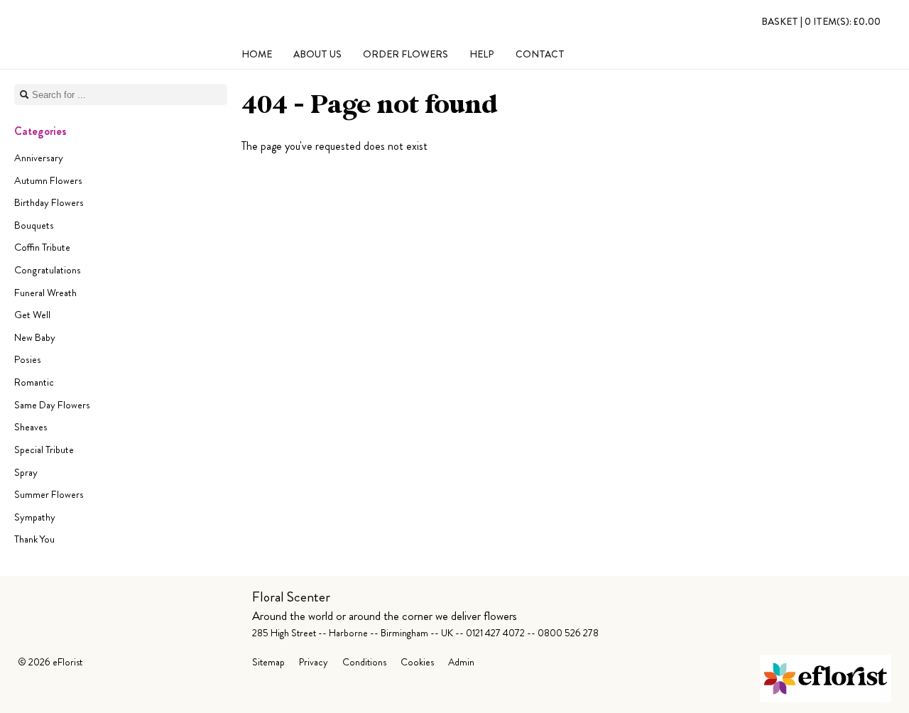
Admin (461, 662)
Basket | (821, 21)
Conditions (364, 662)
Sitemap (268, 662)
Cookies (417, 662)
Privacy (313, 662)
